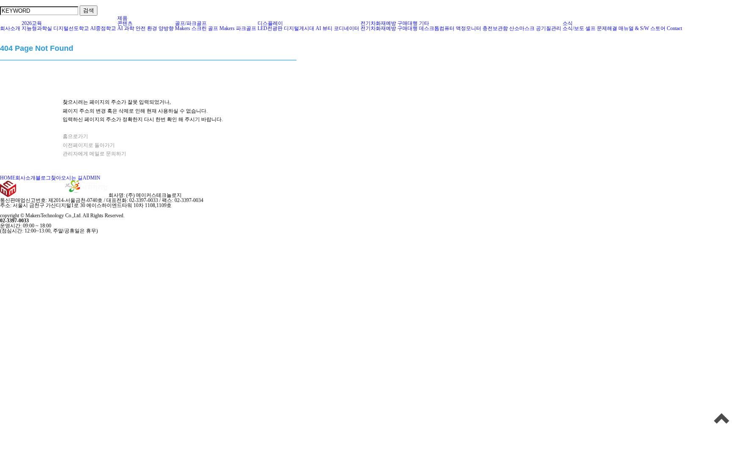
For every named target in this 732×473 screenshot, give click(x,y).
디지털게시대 (299, 28)
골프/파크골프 (191, 23)
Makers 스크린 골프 (196, 28)
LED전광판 (270, 28)
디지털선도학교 (71, 28)
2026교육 (32, 23)
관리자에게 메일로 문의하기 (94, 154)
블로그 (43, 178)
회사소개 (10, 28)
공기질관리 (548, 28)
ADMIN (91, 178)
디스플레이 (270, 23)
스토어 (657, 28)
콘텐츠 (125, 23)
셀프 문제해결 (601, 28)
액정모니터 (468, 28)
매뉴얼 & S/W (633, 28)
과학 (129, 28)
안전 (141, 28)
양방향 (166, 28)
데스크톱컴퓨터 (437, 28)
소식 (568, 23)
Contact (674, 28)
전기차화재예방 (378, 23)
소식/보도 (573, 28)
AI (120, 28)
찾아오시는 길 (67, 178)
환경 (152, 28)
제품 (122, 18)
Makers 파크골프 (237, 28)
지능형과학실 (37, 28)
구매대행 (407, 23)
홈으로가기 (75, 136)
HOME (7, 178)
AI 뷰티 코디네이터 (337, 28)
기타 (424, 23)
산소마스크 (522, 28)
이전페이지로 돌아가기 (89, 145)
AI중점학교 (103, 28)
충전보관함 (495, 28)
